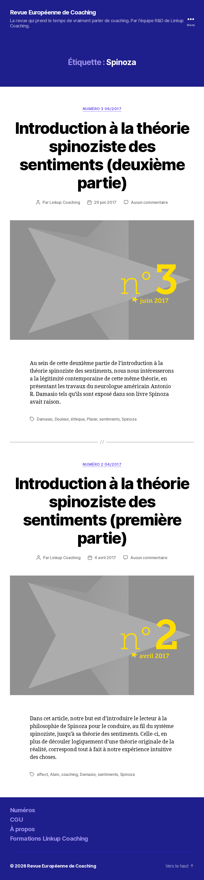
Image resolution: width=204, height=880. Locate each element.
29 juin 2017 (105, 202)
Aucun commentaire (149, 202)
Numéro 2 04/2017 (102, 464)
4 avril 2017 (105, 557)
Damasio (44, 419)
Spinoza (129, 419)
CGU (16, 819)
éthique (78, 419)
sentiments (109, 419)
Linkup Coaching (65, 202)
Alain (54, 774)
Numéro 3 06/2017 (102, 109)
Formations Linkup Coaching (49, 838)
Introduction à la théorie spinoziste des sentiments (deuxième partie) (102, 155)
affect (42, 774)
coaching (69, 774)
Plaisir (92, 419)
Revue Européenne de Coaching (53, 12)
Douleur (62, 419)
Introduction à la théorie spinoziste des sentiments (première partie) (102, 510)
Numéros (22, 810)
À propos (22, 829)
